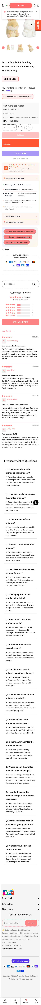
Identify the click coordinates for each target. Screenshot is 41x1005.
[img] (7, 337)
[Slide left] (3, 47)
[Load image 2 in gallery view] (20, 47)
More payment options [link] (20, 159)
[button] (3, 5)
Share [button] (6, 249)
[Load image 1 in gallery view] (10, 47)
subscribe (31, 923)
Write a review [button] (20, 322)
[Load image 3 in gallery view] (30, 47)
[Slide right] (37, 47)
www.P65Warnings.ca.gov (12, 948)
